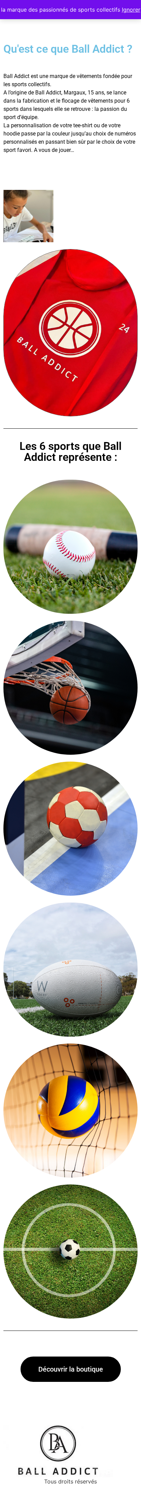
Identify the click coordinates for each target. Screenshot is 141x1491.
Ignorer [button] (131, 9)
